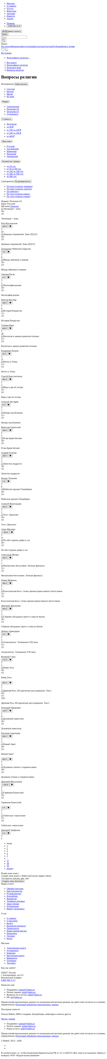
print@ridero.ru (29, 992)
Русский (11, 146)
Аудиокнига (12, 114)
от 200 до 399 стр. (15, 174)
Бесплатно (12, 124)
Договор (11, 936)
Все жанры (6, 53)
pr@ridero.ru (16, 997)
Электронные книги (16, 948)
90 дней (10, 96)
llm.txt (9, 938)
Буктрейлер (12, 896)
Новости (11, 16)
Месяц (10, 94)
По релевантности (22, 181)
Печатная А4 (13, 109)
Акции (10, 18)
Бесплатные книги (15, 955)
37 (8, 861)
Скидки (48, 46)
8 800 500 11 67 (8, 980)
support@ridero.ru (27, 990)
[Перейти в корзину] (6, 50)
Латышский (12, 156)
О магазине (12, 921)
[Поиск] (3, 41)
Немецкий (12, 151)
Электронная (13, 106)
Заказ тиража (13, 904)
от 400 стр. (12, 176)
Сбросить (14, 206)
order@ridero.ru (35, 995)
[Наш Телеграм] (8, 1048)
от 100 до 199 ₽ (14, 130)
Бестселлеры (27, 46)
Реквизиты (12, 933)
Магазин (11, 3)
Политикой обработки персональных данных (37, 1004)
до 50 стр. (11, 166)
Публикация (13, 906)
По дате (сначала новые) (18, 194)
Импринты (16, 46)
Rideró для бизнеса (15, 909)
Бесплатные (39, 46)
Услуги (10, 8)
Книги (10, 923)
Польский (11, 154)
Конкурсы (11, 11)
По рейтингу (13, 191)
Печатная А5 (13, 111)
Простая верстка (14, 891)
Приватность (13, 928)
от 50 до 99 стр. (14, 169)
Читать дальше (8, 1019)
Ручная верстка (14, 893)
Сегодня (11, 89)
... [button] (7, 858)
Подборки (57, 46)
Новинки (11, 953)
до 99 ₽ (10, 127)
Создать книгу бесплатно (13, 881)
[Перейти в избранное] (2, 50)
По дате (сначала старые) (18, 196)
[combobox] (53, 37)
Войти (4, 34)
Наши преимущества (17, 931)
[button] (53, 40)
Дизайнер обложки (16, 901)
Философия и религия (17, 58)
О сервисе (11, 6)
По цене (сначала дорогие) (19, 189)
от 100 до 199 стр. (15, 171)
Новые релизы (21, 84)
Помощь (11, 23)
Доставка (11, 963)
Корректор (12, 898)
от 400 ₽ (10, 136)
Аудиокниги (13, 950)
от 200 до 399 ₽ (14, 133)
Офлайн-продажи (15, 888)
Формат (5, 102)
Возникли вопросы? (16, 926)
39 (8, 866)
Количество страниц (10, 161)
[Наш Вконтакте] (8, 1045)
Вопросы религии (15, 70)
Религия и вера (14, 67)
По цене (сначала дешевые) (20, 186)
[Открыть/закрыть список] (29, 58)
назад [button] (9, 843)
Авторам (11, 13)
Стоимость (6, 119)
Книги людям (68, 46)
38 (8, 863)
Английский (13, 149)
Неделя (10, 91)
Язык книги (6, 141)
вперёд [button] (10, 868)
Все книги (6, 46)
